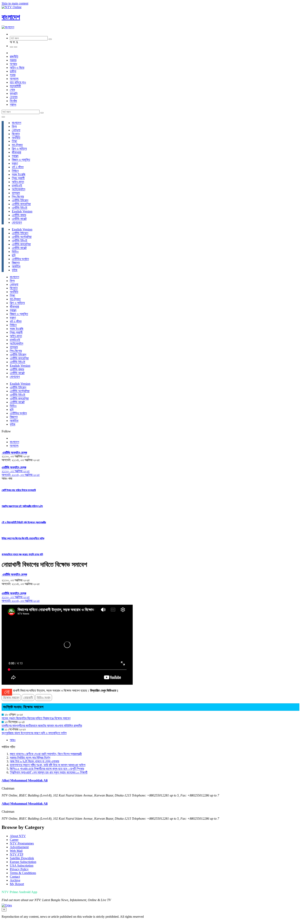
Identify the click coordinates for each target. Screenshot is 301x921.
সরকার (13, 60)
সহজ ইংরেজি (18, 174)
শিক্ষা (14, 141)
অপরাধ (13, 64)
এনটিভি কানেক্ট (19, 219)
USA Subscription (21, 865)
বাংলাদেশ (11, 17)
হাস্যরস (16, 193)
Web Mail (16, 850)
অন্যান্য (14, 78)
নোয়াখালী (28, 697)
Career (14, 839)
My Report (17, 884)
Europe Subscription (23, 862)
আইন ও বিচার (17, 67)
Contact (15, 876)
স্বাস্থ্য (15, 156)
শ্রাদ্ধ (13, 104)
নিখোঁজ (13, 101)
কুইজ (14, 270)
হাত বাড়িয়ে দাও (18, 82)
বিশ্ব (14, 126)
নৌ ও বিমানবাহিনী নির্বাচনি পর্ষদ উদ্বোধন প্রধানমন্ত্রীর (24, 522)
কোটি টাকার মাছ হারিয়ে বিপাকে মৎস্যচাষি (19, 490)
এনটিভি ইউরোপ (20, 200)
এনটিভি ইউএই (19, 207)
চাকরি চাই (17, 185)
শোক (12, 89)
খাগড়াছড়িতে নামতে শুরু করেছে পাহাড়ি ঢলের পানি (22, 554)
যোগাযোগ (17, 222)
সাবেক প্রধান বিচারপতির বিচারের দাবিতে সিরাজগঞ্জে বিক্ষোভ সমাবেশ (36, 718)
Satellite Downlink (22, 858)
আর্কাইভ (16, 266)
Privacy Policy (19, 869)
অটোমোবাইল (18, 189)
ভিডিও (15, 251)
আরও (13, 740)
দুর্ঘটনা (13, 71)
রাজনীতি (14, 56)
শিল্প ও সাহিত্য (19, 148)
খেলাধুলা (16, 130)
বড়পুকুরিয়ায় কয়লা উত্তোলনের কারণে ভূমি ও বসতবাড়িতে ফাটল (34, 733)
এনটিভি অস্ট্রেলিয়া (22, 237)
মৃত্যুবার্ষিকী (15, 86)
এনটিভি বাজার (19, 215)
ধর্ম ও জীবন (18, 167)
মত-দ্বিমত (17, 145)
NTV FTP (16, 854)
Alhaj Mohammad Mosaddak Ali (25, 780)
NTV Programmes (22, 843)
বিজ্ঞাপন (16, 262)
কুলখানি (13, 93)
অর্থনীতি (16, 137)
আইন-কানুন (18, 182)
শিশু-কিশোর (18, 196)
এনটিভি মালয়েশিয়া (21, 204)
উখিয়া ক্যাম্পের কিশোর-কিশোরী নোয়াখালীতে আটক (23, 538)
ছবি (13, 255)
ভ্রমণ (15, 163)
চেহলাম (13, 97)
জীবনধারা (16, 152)
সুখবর (12, 75)
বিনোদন (16, 134)
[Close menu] (3, 117)
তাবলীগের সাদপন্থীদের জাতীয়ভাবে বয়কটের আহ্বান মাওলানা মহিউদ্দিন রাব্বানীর (42, 725)
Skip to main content (15, 3)
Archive (15, 880)
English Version (22, 211)
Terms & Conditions (23, 873)
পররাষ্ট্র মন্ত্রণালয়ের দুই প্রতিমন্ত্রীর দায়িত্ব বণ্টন (22, 506)
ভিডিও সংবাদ (43, 697)
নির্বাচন (15, 171)
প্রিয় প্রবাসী (18, 178)
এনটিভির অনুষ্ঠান (20, 259)
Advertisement (19, 847)
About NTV (18, 836)
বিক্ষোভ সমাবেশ (11, 697)
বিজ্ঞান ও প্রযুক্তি (21, 159)
